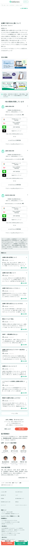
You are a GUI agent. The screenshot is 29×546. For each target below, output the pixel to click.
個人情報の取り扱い (16, 110)
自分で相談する (18, 95)
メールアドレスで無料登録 (14, 140)
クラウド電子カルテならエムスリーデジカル (9, 520)
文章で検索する (24, 8)
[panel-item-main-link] (14, 263)
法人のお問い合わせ (18, 491)
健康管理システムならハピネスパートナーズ (9, 531)
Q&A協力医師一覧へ (23, 477)
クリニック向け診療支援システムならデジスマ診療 (10, 522)
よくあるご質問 (3, 491)
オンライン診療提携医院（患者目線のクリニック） (10, 513)
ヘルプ (16, 495)
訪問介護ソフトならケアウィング (7, 523)
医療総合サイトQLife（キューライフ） (8, 539)
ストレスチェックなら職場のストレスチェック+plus (11, 533)
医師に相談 (21, 428)
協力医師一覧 (3, 495)
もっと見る (14, 413)
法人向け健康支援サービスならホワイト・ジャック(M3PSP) (12, 528)
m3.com (7, 440)
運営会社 (17, 501)
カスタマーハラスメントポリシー (21, 505)
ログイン (26, 1)
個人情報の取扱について (19, 498)
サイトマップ (3, 505)
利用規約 (9, 110)
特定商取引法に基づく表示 (5, 501)
